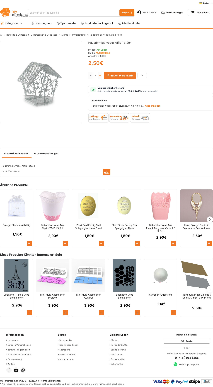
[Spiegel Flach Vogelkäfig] (16, 205)
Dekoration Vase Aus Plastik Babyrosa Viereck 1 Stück (160, 228)
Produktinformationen (16, 153)
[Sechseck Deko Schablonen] (124, 275)
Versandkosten (54, 384)
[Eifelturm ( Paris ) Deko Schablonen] (16, 275)
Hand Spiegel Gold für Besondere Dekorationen (197, 227)
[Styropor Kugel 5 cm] (160, 275)
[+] (100, 75)
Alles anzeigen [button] (152, 105)
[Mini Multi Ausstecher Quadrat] (88, 275)
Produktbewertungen (46, 153)
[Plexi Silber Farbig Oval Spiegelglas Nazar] (124, 205)
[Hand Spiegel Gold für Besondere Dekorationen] (196, 205)
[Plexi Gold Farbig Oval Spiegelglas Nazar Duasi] (88, 205)
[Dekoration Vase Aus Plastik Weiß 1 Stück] (52, 205)
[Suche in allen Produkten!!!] (126, 12)
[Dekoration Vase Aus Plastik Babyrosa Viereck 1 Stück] (160, 205)
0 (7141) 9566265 (187, 357)
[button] (120, 75)
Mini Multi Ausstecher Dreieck (52, 296)
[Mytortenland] (1, 35)
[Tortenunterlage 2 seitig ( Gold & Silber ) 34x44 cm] (196, 275)
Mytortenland (103, 52)
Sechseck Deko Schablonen (124, 296)
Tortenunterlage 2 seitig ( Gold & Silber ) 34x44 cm (196, 296)
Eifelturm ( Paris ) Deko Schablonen (16, 296)
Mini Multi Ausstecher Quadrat (88, 296)
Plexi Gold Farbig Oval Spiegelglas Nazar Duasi (88, 227)
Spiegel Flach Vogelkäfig (16, 225)
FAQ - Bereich (187, 341)
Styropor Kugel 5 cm (160, 294)
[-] (90, 75)
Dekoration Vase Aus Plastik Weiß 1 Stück (52, 227)
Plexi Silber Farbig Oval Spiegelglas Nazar (124, 227)
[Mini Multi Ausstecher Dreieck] (52, 275)
